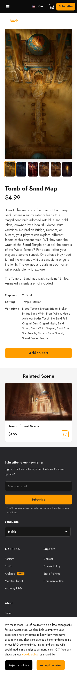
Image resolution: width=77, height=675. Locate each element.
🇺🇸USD (36, 6)
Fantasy (9, 559)
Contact (48, 559)
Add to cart (38, 353)
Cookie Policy (52, 566)
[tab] (10, 169)
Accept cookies (50, 665)
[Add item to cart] (65, 434)
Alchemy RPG (13, 588)
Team (8, 613)
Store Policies (52, 574)
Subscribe (66, 6)
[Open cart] (51, 6)
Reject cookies (18, 665)
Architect (14, 574)
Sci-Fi (8, 566)
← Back (11, 21)
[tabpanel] (38, 94)
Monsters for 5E (14, 581)
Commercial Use (53, 581)
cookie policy (30, 654)
